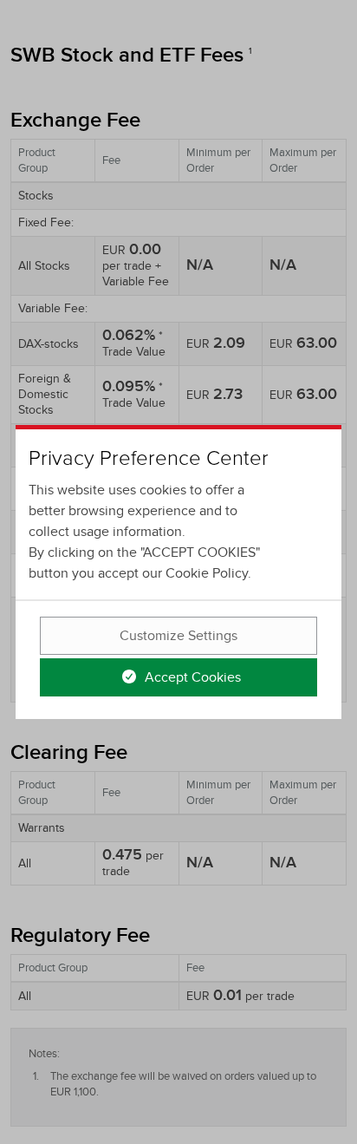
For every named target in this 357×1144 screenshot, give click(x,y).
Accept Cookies (191, 677)
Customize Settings (178, 635)
